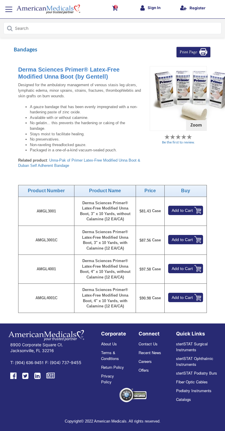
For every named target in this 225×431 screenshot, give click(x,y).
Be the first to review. (178, 142)
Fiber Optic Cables (192, 382)
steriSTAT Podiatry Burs (196, 373)
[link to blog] (50, 375)
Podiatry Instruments (194, 390)
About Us (109, 344)
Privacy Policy (107, 379)
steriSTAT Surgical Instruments (192, 346)
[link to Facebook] (13, 375)
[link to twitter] (25, 375)
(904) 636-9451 (29, 362)
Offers (144, 370)
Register (197, 8)
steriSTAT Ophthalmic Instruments (194, 361)
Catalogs (183, 399)
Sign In (154, 7)
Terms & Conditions (110, 355)
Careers (145, 361)
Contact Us (148, 344)
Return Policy (112, 367)
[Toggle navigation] (8, 9)
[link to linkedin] (37, 375)
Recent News (150, 352)
